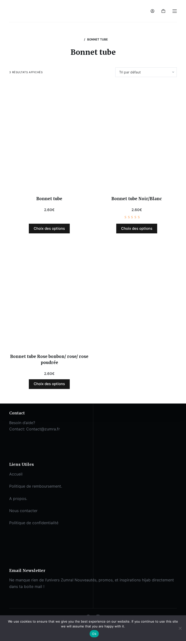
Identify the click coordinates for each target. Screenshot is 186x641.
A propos (17, 498)
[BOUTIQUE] (80, 39)
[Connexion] (152, 11)
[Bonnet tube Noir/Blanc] (137, 136)
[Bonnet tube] (49, 136)
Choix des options (49, 228)
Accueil (16, 474)
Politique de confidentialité (33, 522)
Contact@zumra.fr (43, 429)
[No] (180, 628)
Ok (94, 634)
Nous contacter (23, 510)
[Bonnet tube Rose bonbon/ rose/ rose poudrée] (49, 294)
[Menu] (174, 11)
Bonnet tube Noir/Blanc (136, 198)
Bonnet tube (49, 198)
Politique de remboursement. (35, 486)
